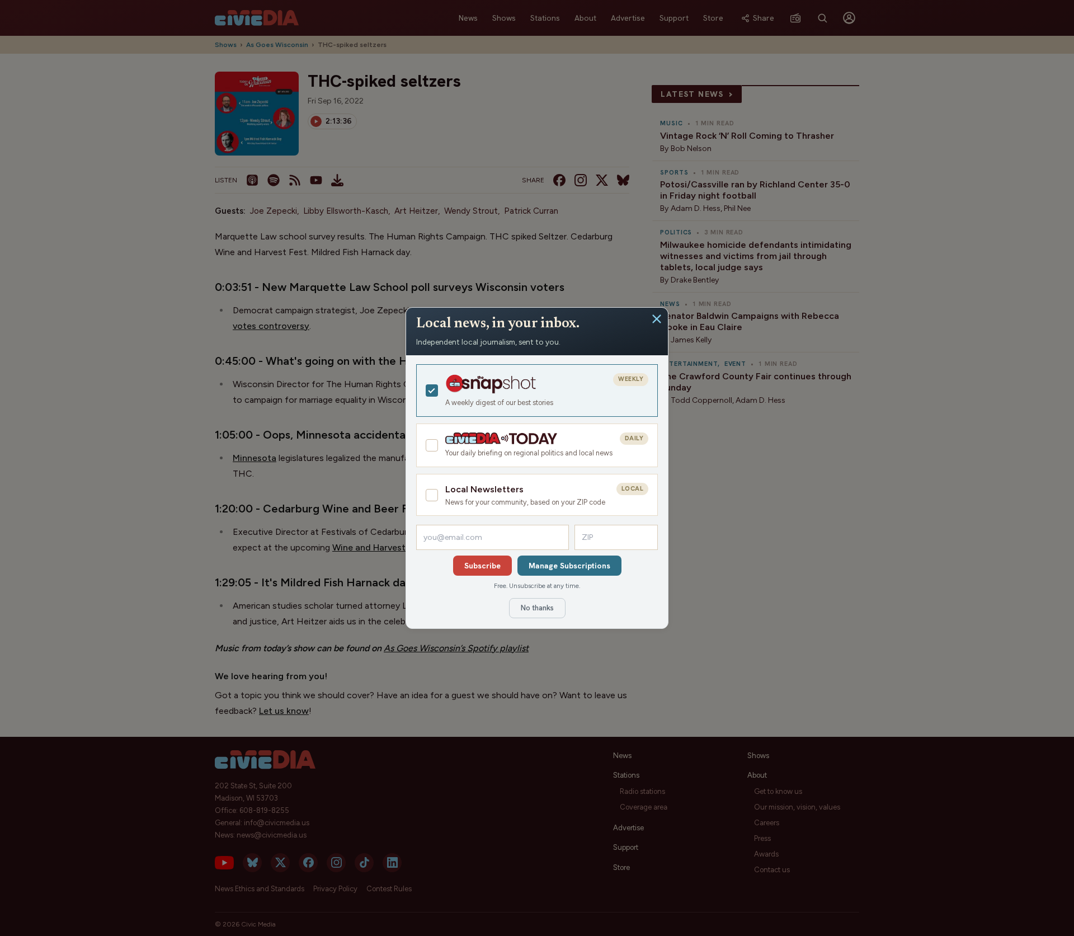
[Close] (657, 319)
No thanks (537, 608)
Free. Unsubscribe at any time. (537, 586)
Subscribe (482, 566)
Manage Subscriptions (569, 566)
